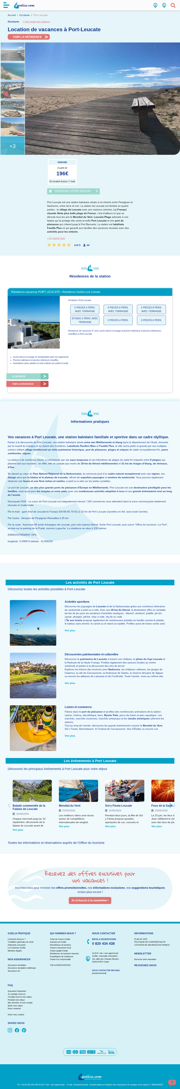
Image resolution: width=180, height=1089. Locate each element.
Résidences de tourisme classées (64, 953)
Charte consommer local (60, 948)
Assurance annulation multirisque (22, 968)
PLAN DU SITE (140, 939)
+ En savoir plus (56, 238)
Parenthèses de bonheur (60, 945)
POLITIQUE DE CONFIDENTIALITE (150, 942)
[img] (10, 1030)
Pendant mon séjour (16, 1000)
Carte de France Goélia (60, 939)
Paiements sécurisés (17, 945)
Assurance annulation (17, 965)
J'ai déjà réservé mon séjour (20, 997)
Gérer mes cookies (16, 1015)
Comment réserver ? (16, 939)
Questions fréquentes (17, 991)
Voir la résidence (27, 36)
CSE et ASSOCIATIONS (60, 965)
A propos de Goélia (58, 942)
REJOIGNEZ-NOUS (145, 965)
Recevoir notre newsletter (145, 959)
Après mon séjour (15, 1006)
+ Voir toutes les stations (36, 21)
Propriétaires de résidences (61, 956)
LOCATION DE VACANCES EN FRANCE (152, 945)
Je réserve (18, 376)
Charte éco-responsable (60, 959)
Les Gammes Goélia (16, 948)
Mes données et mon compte (20, 1003)
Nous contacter (14, 1008)
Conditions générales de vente (21, 942)
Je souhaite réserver (16, 994)
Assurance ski (14, 971)
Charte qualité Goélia (59, 951)
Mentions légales (15, 951)
